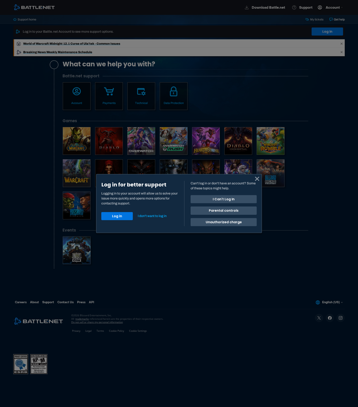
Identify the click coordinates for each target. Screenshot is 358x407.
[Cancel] (257, 178)
